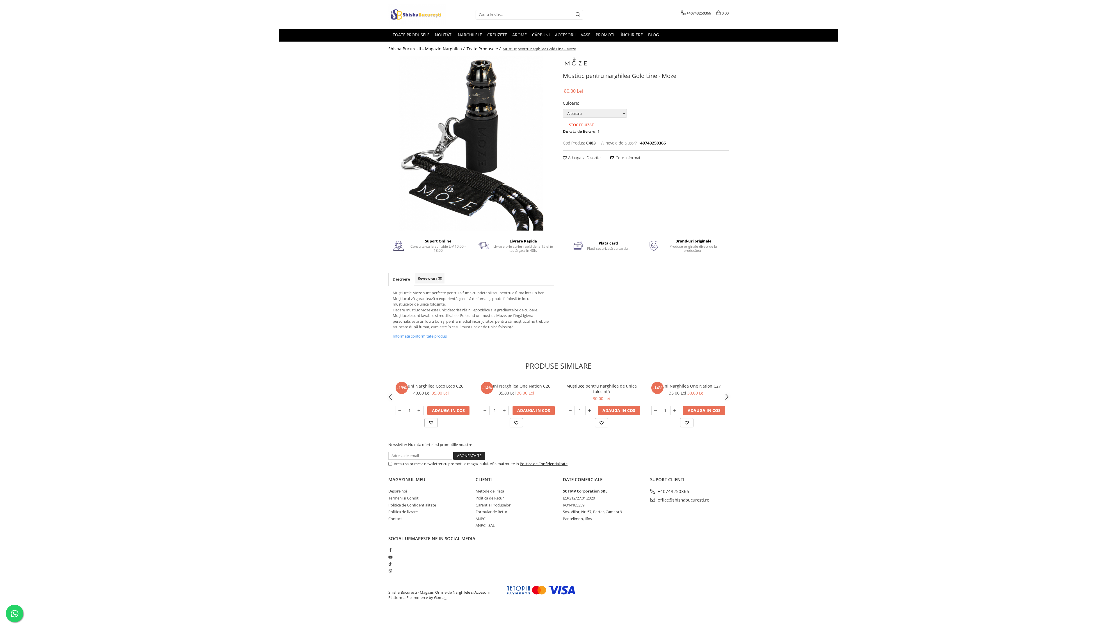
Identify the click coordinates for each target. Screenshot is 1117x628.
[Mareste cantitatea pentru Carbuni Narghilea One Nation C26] (504, 410)
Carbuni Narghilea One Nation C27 (687, 386)
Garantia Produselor (493, 505)
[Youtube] (390, 557)
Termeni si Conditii (404, 498)
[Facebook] (390, 550)
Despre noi (397, 491)
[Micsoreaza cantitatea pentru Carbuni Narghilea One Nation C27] (655, 410)
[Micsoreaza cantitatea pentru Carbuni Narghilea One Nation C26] (485, 410)
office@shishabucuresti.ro (683, 500)
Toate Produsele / (484, 48)
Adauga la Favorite (584, 157)
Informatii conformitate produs (420, 336)
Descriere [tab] (401, 279)
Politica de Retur (490, 498)
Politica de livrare (403, 511)
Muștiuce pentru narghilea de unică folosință (601, 388)
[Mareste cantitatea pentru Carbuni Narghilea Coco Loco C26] (419, 410)
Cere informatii (628, 157)
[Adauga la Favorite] (431, 422)
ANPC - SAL (485, 525)
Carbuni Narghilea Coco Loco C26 (431, 386)
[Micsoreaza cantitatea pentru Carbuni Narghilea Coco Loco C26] (400, 410)
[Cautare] (578, 14)
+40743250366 (673, 491)
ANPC (480, 518)
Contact (395, 518)
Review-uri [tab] (430, 278)
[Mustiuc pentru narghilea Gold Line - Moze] (471, 143)
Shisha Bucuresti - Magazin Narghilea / (427, 48)
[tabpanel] (471, 143)
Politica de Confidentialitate (544, 463)
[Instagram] (390, 570)
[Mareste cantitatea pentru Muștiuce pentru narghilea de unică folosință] (589, 410)
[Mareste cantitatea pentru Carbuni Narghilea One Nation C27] (674, 410)
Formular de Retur (491, 511)
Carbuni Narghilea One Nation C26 (516, 386)
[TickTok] (390, 563)
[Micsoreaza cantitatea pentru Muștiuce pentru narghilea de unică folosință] (570, 410)
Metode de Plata (490, 491)
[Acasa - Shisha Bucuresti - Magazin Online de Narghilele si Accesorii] (417, 14)
